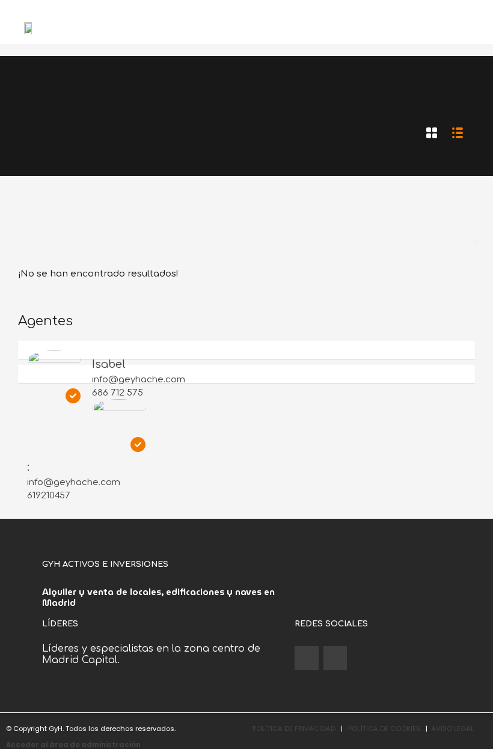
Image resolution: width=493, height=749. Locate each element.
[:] (119, 412)
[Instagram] (335, 658)
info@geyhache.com (138, 379)
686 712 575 (117, 393)
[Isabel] (54, 363)
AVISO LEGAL (452, 728)
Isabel (109, 364)
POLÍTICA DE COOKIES (384, 728)
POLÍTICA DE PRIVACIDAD (294, 728)
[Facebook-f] (307, 658)
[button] (478, 28)
